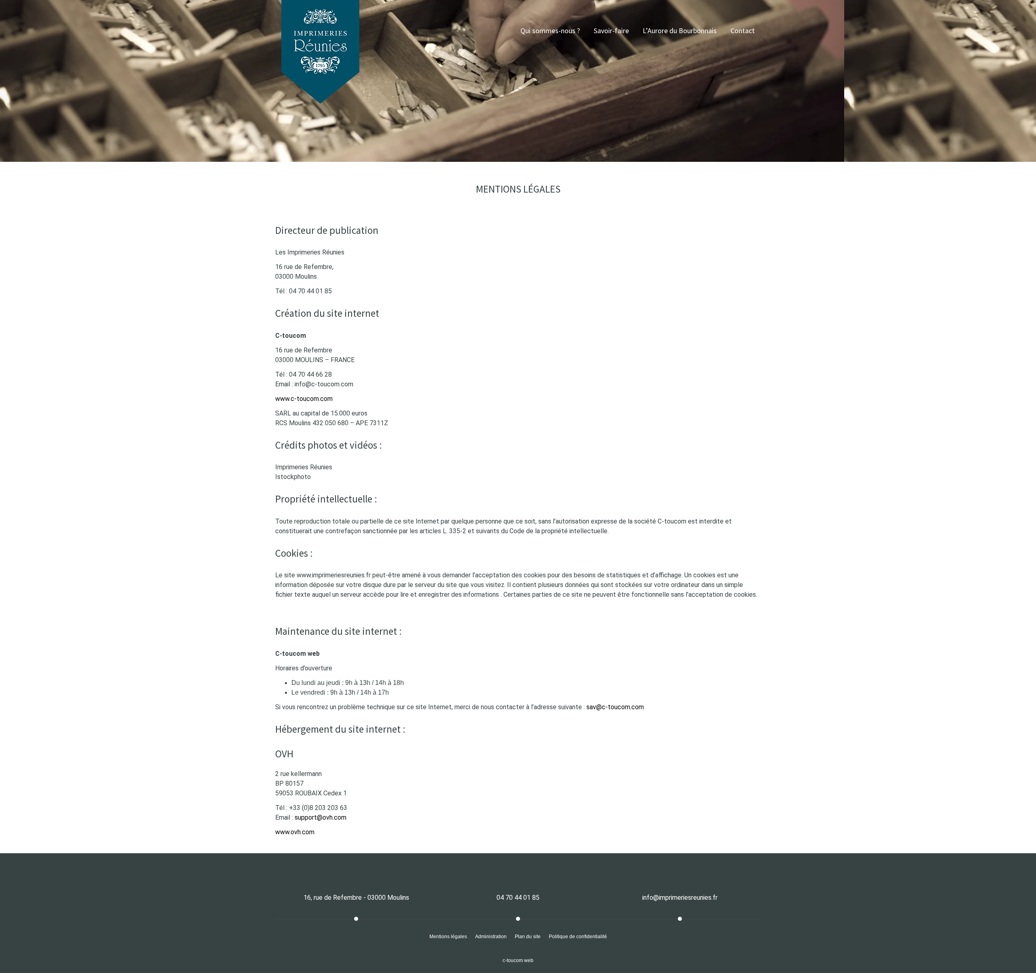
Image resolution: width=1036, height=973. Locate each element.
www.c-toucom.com (304, 399)
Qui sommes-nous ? (550, 30)
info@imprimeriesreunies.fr (680, 897)
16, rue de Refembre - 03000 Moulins (356, 897)
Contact (742, 30)
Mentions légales (448, 936)
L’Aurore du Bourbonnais (680, 30)
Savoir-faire (611, 30)
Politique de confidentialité (578, 936)
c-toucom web (518, 960)
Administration (491, 936)
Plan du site (528, 936)
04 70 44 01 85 (518, 897)
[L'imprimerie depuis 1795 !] (320, 22)
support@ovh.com (320, 817)
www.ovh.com (294, 832)
